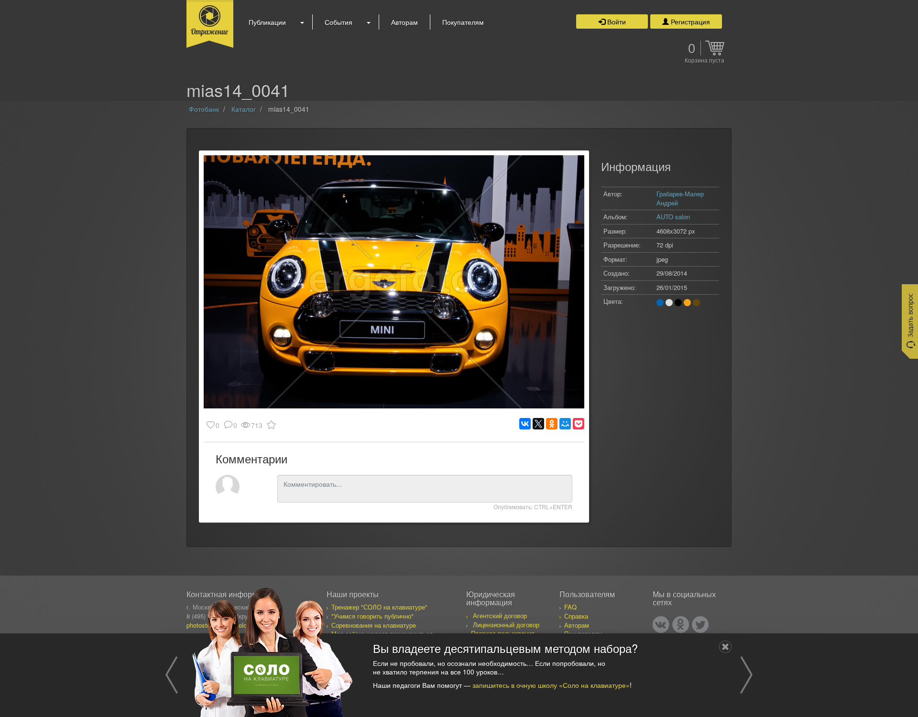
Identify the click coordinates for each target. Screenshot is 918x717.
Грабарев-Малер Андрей (680, 198)
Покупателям (463, 22)
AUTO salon (673, 216)
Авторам (404, 22)
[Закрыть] (725, 647)
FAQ (570, 606)
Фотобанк (204, 109)
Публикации (267, 22)
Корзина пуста (704, 61)
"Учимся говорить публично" (372, 616)
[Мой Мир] (565, 423)
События (338, 22)
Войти (615, 21)
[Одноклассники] (551, 423)
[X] (538, 423)
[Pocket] (578, 423)
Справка (576, 616)
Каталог (243, 109)
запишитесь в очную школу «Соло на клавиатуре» (551, 684)
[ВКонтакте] (525, 423)
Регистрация (689, 21)
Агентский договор (500, 615)
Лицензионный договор (506, 624)
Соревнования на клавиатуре (373, 625)
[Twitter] (700, 624)
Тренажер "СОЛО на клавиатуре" (379, 606)
